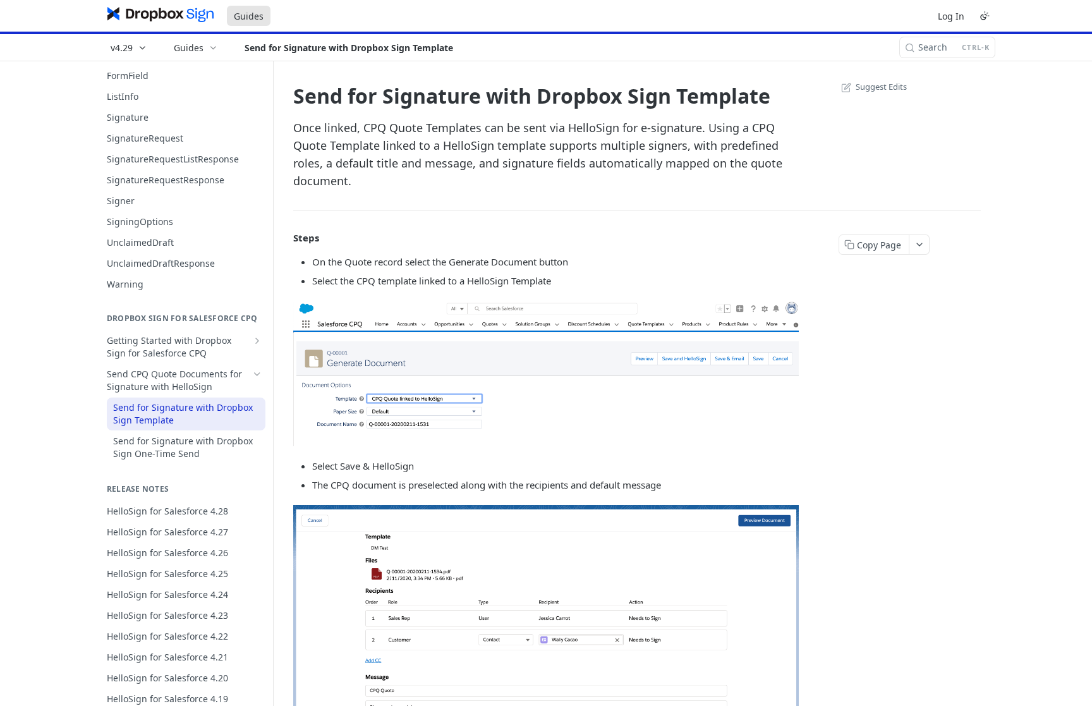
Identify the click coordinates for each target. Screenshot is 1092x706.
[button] (546, 373)
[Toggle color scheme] (984, 16)
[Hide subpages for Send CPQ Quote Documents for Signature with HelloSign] (257, 374)
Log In (951, 16)
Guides (249, 16)
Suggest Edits (881, 86)
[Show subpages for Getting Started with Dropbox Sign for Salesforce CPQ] (257, 341)
